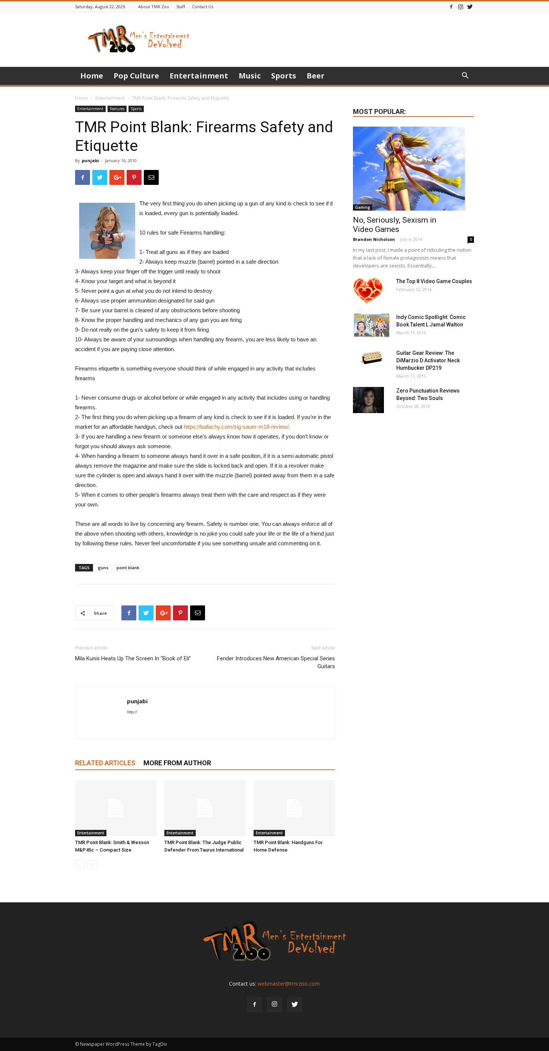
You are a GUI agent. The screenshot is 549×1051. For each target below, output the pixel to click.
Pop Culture (136, 76)
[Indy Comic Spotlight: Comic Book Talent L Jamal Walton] (371, 325)
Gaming (362, 207)
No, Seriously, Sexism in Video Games (394, 225)
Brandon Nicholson (374, 239)
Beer (316, 76)
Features (117, 108)
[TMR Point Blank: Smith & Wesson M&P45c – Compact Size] (115, 808)
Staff (180, 6)
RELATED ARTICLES (105, 763)
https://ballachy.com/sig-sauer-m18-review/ (236, 427)
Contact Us (202, 6)
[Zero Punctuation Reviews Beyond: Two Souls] (368, 400)
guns (103, 567)
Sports (283, 76)
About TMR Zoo (153, 6)
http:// (132, 712)
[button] (465, 76)
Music (250, 76)
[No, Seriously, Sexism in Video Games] (413, 169)
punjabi (90, 160)
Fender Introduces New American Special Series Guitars (276, 662)
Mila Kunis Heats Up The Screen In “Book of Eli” (133, 658)
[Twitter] (470, 6)
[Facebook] (451, 6)
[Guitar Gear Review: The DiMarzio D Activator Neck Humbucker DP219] (371, 358)
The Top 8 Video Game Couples (434, 281)
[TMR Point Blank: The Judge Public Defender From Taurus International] (205, 808)
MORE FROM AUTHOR (177, 763)
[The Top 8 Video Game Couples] (368, 291)
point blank (128, 567)
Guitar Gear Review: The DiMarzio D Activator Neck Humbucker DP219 (428, 360)
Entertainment (199, 76)
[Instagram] (460, 6)
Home (91, 76)
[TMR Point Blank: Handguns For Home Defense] (294, 808)
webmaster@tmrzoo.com (289, 983)
